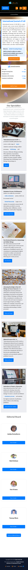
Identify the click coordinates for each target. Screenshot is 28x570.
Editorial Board (8, 360)
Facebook (8, 566)
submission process (9, 396)
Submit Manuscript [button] (14, 58)
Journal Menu (14, 14)
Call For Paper (13, 86)
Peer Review (8, 260)
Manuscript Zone (9, 213)
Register (5, 8)
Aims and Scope (9, 313)
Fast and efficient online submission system (9, 543)
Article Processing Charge (15, 48)
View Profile (13, 442)
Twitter (14, 566)
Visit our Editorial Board (14, 535)
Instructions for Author (10, 406)
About (6, 165)
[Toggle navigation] (24, 8)
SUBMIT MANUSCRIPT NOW (10, 547)
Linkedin (20, 566)
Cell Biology (13, 149)
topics (17, 144)
